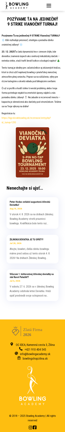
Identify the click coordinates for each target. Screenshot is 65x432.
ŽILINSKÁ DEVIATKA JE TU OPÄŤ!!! (26, 239)
